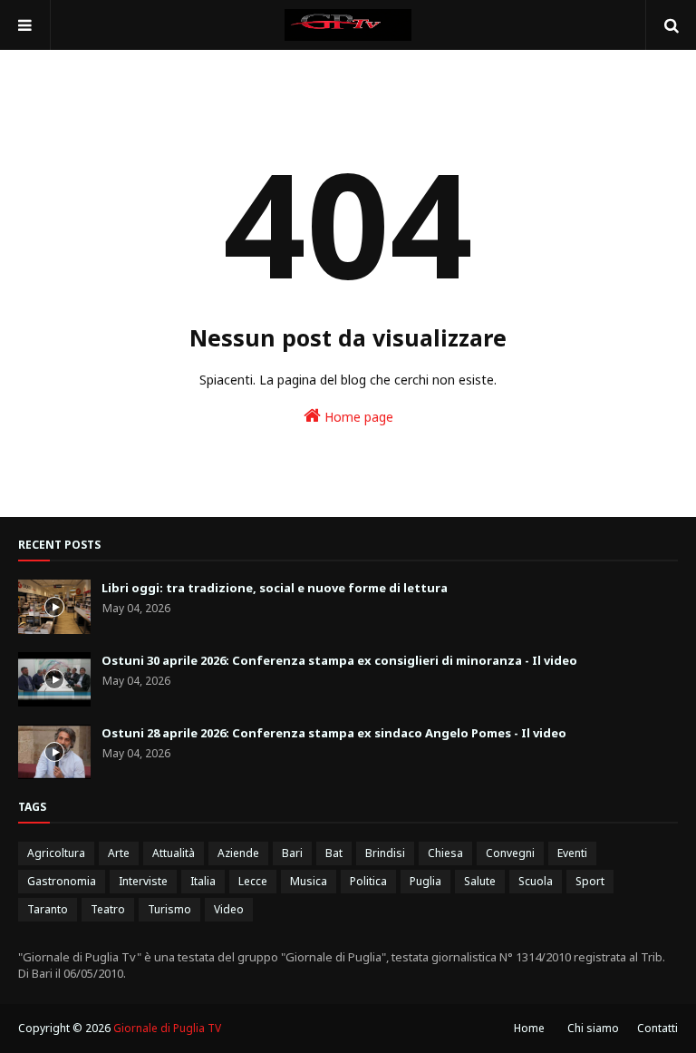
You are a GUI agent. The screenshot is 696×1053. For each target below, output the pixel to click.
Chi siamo (593, 1028)
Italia (203, 881)
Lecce (252, 881)
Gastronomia (61, 881)
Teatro (108, 909)
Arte (119, 853)
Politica (368, 881)
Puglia (425, 881)
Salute (480, 881)
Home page (357, 416)
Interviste (143, 881)
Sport (589, 881)
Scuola (535, 881)
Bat (334, 853)
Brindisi (385, 853)
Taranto (47, 909)
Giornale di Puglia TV (167, 1028)
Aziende (238, 853)
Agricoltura (56, 853)
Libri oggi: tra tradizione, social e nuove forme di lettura (275, 588)
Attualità (173, 853)
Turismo (169, 909)
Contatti (657, 1028)
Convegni (510, 853)
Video (229, 909)
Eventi (572, 853)
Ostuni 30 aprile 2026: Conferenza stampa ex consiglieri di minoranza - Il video (339, 660)
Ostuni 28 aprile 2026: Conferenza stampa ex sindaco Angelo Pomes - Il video (334, 733)
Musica (308, 881)
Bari (292, 853)
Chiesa (445, 853)
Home (529, 1028)
